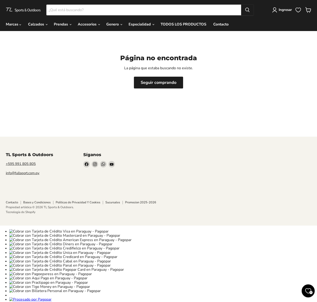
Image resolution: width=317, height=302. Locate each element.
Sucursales (112, 202)
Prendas (61, 24)
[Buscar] (247, 10)
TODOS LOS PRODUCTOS (183, 24)
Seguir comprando (158, 82)
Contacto (221, 24)
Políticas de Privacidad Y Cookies (78, 202)
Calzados (36, 24)
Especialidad (140, 24)
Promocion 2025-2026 (140, 202)
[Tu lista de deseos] (298, 10)
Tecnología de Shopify (21, 212)
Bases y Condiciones (37, 202)
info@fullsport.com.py (22, 173)
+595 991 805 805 (21, 163)
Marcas (12, 24)
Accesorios (87, 24)
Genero (113, 24)
